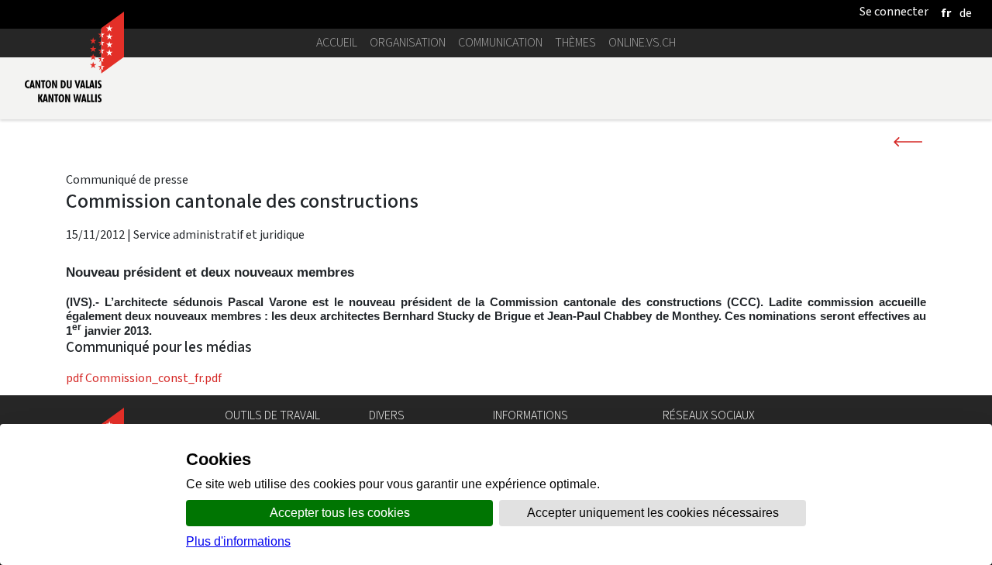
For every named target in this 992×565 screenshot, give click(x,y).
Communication (500, 42)
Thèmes (575, 42)
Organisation (408, 42)
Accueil (336, 42)
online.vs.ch (642, 42)
